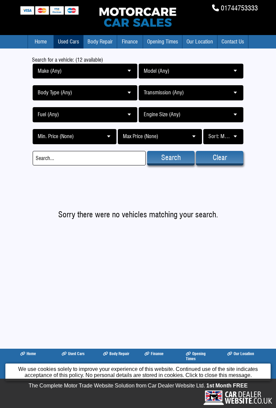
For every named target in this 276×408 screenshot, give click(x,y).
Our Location (199, 41)
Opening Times (162, 41)
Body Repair (100, 41)
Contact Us (232, 41)
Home (41, 41)
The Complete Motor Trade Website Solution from (138, 385)
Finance (130, 41)
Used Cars (68, 41)
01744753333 (239, 8)
